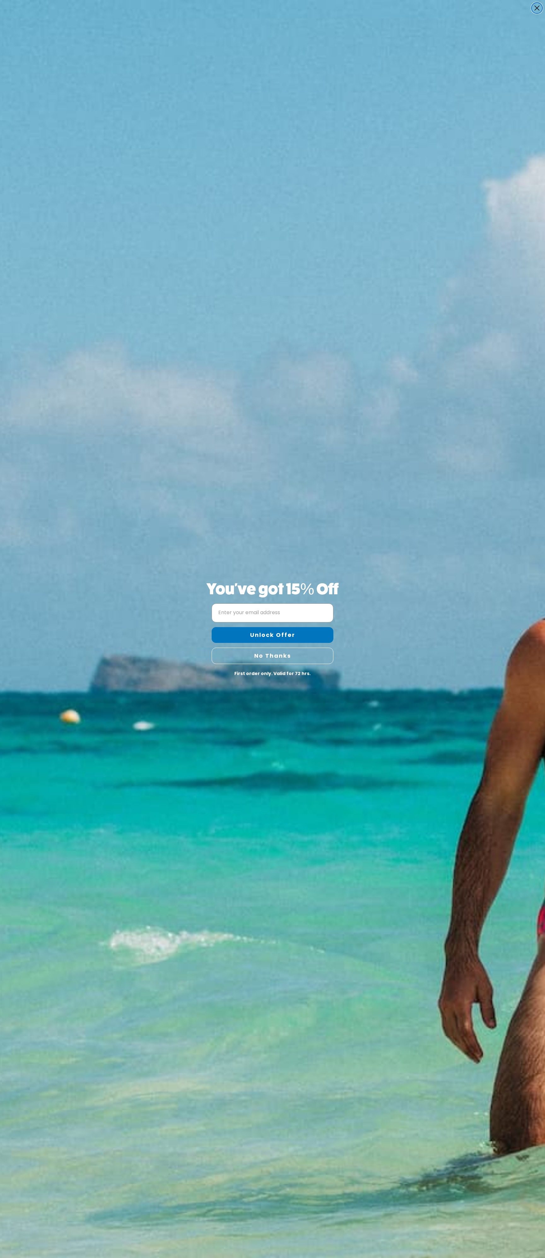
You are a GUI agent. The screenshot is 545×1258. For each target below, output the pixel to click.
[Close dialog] (536, 8)
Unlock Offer (272, 635)
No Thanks (272, 656)
